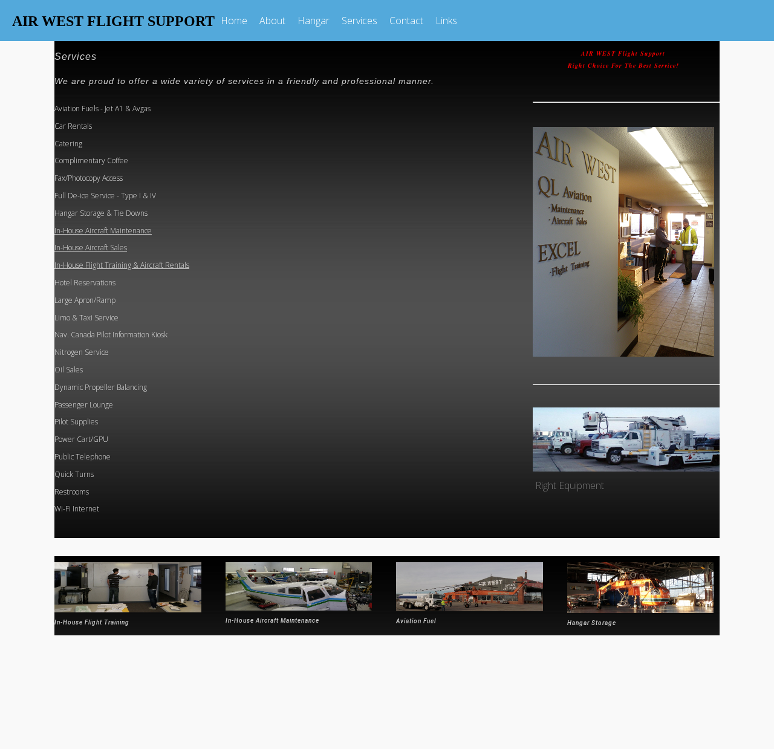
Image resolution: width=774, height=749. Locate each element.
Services (359, 20)
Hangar (314, 20)
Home (234, 20)
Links (446, 20)
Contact (406, 20)
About (272, 20)
